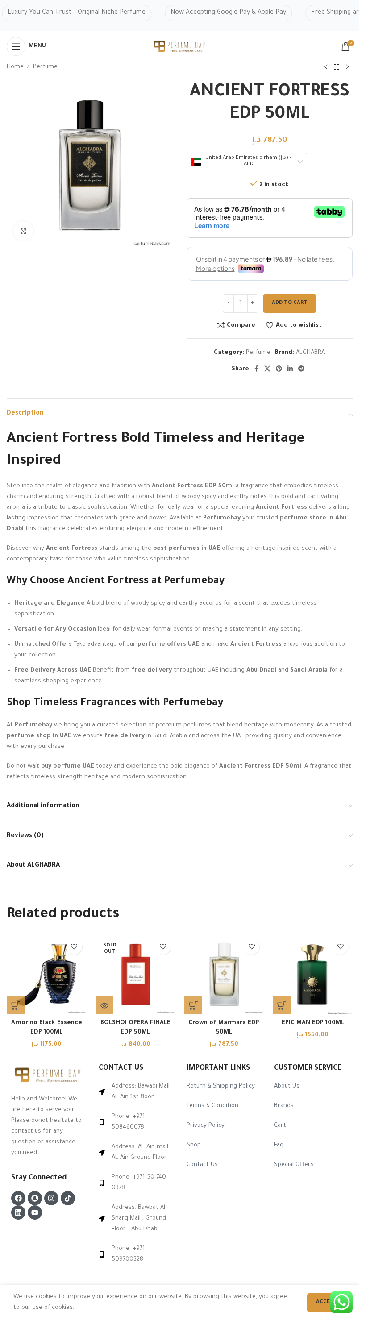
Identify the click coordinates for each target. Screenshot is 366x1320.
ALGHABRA (310, 352)
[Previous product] (325, 67)
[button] (16, 1005)
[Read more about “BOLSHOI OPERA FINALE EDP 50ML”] (104, 1005)
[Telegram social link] (301, 369)
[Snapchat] (35, 1198)
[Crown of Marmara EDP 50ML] (224, 974)
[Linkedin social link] (290, 369)
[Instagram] (51, 1198)
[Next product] (347, 67)
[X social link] (267, 369)
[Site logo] (180, 46)
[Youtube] (35, 1212)
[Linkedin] (18, 1212)
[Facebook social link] (256, 369)
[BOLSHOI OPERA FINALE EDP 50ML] (135, 974)
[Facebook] (18, 1198)
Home (15, 67)
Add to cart (290, 303)
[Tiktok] (68, 1198)
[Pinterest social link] (279, 369)
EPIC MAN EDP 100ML (313, 1023)
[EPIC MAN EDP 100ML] (313, 974)
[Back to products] (336, 67)
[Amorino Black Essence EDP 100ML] (47, 974)
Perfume (45, 67)
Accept (326, 1302)
